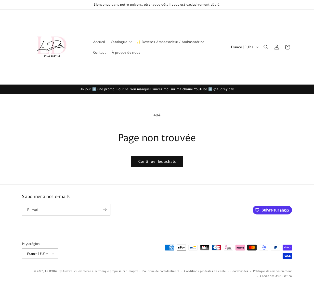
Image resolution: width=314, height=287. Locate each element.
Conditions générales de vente (205, 271)
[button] (121, 42)
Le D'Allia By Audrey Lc (60, 271)
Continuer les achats (157, 161)
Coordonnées (239, 271)
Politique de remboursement (272, 271)
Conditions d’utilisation (276, 276)
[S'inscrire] (104, 209)
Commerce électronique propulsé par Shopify (107, 271)
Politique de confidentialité (161, 271)
